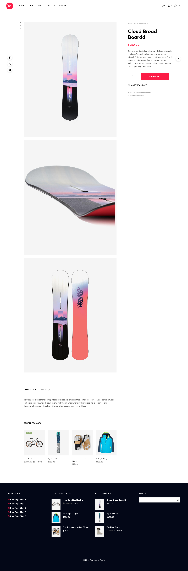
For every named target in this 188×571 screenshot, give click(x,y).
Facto (102, 560)
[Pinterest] (9, 69)
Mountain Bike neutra (32, 459)
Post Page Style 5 (18, 516)
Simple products (137, 96)
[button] (163, 5)
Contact (63, 6)
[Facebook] (9, 57)
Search (177, 499)
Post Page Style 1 (18, 499)
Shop (31, 6)
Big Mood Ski (53, 459)
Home (21, 6)
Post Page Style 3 (18, 508)
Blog (39, 6)
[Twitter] (9, 63)
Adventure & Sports (141, 23)
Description (30, 390)
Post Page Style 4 (18, 512)
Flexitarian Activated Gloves (80, 460)
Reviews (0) (45, 390)
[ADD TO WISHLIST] (34, 452)
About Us (50, 6)
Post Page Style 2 (18, 503)
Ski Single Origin (102, 459)
